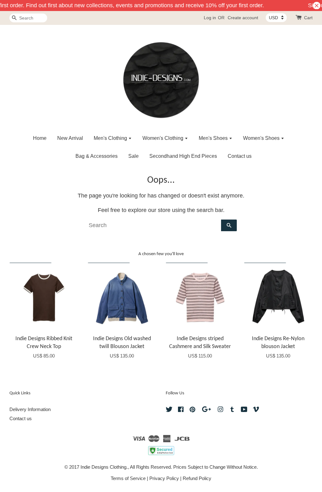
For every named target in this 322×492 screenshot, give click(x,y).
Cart (308, 17)
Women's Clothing (163, 138)
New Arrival (70, 138)
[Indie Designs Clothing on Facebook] (180, 410)
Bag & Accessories (96, 156)
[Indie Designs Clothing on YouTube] (244, 410)
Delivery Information (30, 409)
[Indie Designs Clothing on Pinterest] (192, 410)
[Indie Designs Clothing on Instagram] (220, 410)
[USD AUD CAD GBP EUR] (276, 17)
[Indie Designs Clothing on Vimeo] (256, 410)
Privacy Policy (164, 478)
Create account (243, 17)
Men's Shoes (214, 138)
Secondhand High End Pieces (183, 156)
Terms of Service (128, 478)
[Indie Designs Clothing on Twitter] (169, 410)
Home (40, 138)
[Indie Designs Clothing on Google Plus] (206, 410)
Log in (210, 17)
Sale (133, 156)
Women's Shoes (262, 138)
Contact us (240, 156)
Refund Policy (197, 478)
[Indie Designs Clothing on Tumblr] (232, 410)
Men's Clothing (111, 138)
